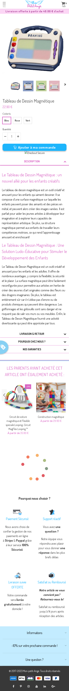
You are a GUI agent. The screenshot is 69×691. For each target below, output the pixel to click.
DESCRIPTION (32, 161)
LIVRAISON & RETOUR (32, 333)
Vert (28, 120)
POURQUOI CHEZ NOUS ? (32, 341)
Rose (17, 120)
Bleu (6, 120)
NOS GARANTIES (32, 349)
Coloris (7, 113)
